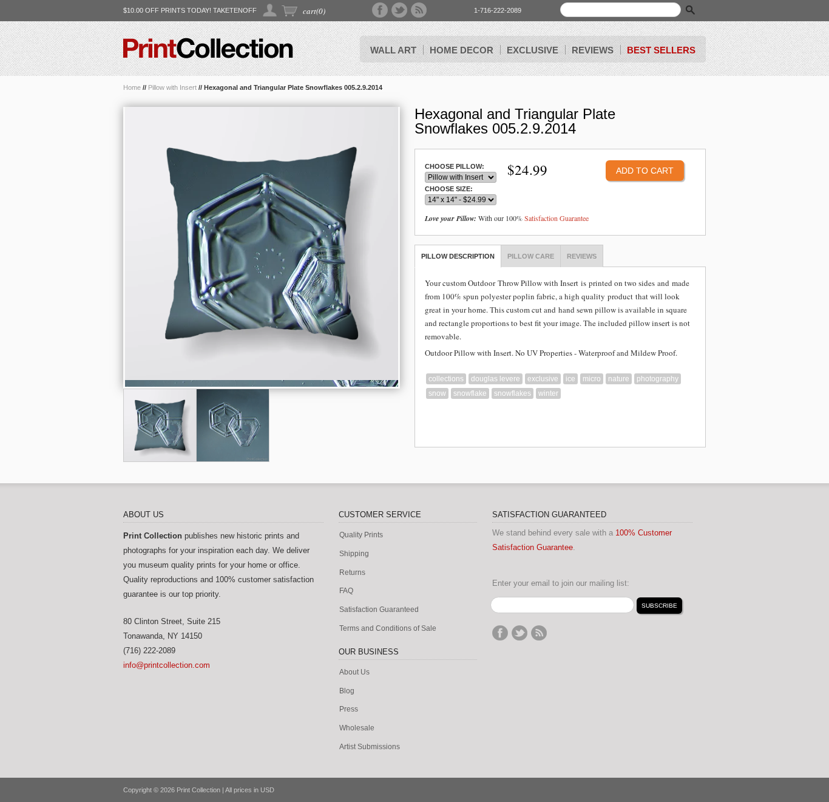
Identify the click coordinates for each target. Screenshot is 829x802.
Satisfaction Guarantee (556, 218)
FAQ (346, 591)
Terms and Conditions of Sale (387, 628)
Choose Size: (449, 189)
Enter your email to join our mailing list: (560, 583)
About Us (354, 672)
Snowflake (470, 393)
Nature (618, 379)
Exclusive (542, 379)
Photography (657, 379)
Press (348, 709)
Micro (592, 379)
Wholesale (356, 728)
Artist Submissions (369, 747)
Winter (548, 393)
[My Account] (270, 10)
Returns (352, 572)
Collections (446, 379)
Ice (570, 379)
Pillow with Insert (172, 87)
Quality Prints (361, 535)
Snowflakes (512, 393)
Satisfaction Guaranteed (379, 610)
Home (132, 87)
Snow (437, 393)
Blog (346, 691)
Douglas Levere (495, 379)
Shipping (354, 554)
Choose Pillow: (454, 166)
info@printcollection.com (166, 665)
